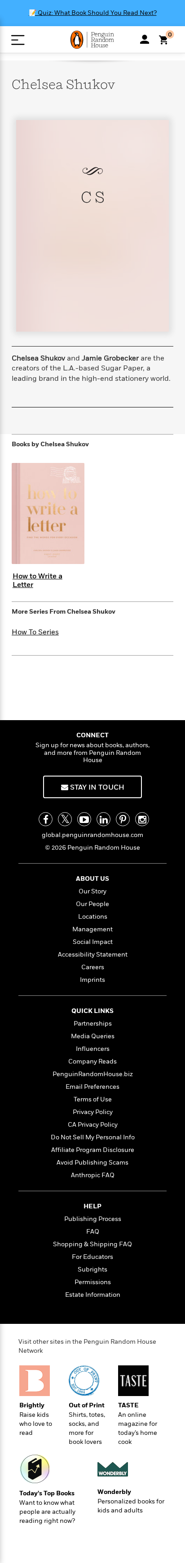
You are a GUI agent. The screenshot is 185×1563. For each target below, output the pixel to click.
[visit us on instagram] (142, 819)
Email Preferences (92, 1086)
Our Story (92, 891)
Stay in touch (96, 787)
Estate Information (92, 1294)
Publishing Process (92, 1219)
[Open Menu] (18, 40)
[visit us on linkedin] (103, 819)
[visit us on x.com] (65, 819)
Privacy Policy (93, 1112)
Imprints (92, 980)
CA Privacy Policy (93, 1124)
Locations (92, 916)
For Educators (92, 1257)
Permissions (93, 1282)
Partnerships (93, 1023)
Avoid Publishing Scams (92, 1162)
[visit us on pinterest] (123, 819)
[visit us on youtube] (84, 819)
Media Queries (93, 1036)
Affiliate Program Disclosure (92, 1150)
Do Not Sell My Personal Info (93, 1137)
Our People (92, 904)
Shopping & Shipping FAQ (92, 1244)
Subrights (92, 1269)
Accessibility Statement (93, 954)
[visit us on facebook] (46, 819)
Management (92, 929)
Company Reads (92, 1061)
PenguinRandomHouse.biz (93, 1074)
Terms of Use (93, 1099)
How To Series (35, 632)
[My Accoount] (144, 39)
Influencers (93, 1049)
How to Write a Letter (37, 580)
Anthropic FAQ (93, 1175)
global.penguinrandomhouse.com (92, 835)
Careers (92, 967)
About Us (92, 878)
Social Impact (93, 942)
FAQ (92, 1231)
